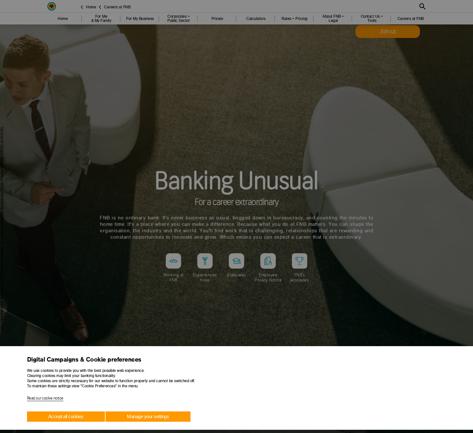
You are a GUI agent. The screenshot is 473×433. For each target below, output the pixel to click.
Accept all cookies (66, 416)
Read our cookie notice (45, 398)
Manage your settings (148, 416)
